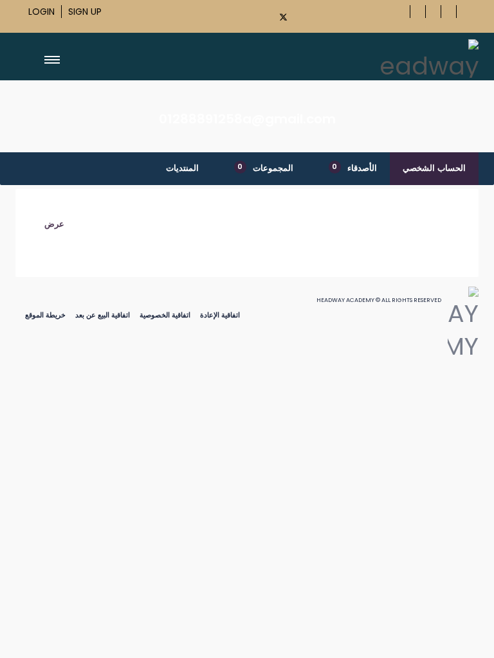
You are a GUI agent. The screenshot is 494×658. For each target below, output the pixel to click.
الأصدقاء (354, 167)
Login (41, 11)
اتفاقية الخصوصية (165, 315)
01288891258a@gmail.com (247, 119)
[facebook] (258, 15)
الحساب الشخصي (434, 168)
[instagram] (328, 15)
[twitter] (284, 17)
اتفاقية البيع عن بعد (102, 315)
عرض (54, 224)
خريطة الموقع (45, 315)
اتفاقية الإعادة (220, 315)
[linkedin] (350, 15)
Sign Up (85, 11)
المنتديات (182, 168)
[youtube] (307, 15)
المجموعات (265, 167)
